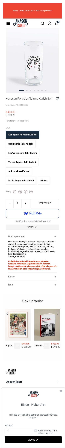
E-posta (8, 425)
